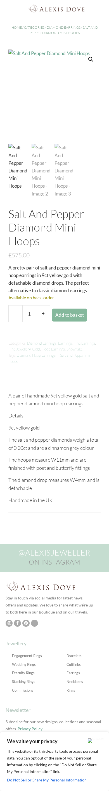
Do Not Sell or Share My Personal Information (47, 779)
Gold (36, 349)
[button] (7, 8)
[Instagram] (9, 623)
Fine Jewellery (19, 349)
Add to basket (69, 315)
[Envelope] (34, 623)
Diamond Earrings (63, 27)
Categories (34, 27)
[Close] (95, 741)
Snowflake (74, 349)
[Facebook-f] (17, 623)
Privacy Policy (30, 728)
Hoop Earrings (53, 349)
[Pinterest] (25, 623)
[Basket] (103, 8)
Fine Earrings (84, 343)
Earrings (65, 343)
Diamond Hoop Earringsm (37, 355)
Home (16, 27)
